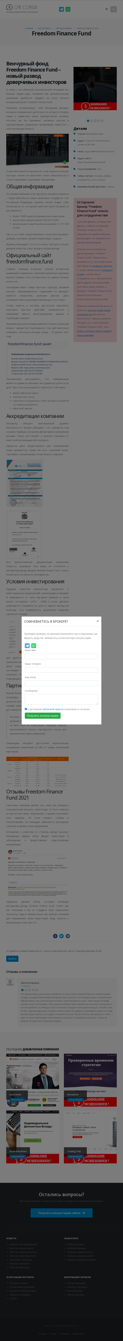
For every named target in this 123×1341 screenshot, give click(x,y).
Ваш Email (30, 677)
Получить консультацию (42, 715)
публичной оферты (52, 709)
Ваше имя (30, 650)
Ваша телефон (33, 663)
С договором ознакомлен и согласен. (58, 709)
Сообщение (31, 690)
